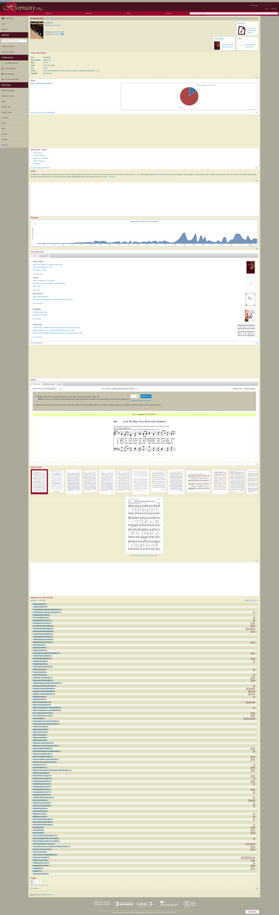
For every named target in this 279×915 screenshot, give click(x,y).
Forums (4, 134)
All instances (35, 888)
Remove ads (254, 5)
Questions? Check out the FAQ (141, 400)
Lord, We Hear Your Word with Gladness (252, 31)
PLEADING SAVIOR (39, 155)
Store (128, 13)
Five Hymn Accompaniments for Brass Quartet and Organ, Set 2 (53, 299)
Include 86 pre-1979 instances (39, 885)
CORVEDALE (37, 163)
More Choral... (36, 290)
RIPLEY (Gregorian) (39, 161)
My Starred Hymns (11, 63)
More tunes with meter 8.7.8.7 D (41, 168)
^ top (256, 77)
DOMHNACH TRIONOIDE (40, 158)
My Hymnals (9, 74)
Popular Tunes (7, 112)
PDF (56, 32)
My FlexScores (10, 68)
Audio (59, 384)
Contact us (50, 894)
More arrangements (37, 343)
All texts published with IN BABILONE (43, 113)
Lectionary (5, 118)
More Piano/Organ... (38, 274)
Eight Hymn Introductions (41, 297)
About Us (5, 145)
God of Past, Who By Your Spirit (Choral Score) (48, 264)
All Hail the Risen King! (40, 312)
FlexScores (36, 384)
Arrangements (44, 256)
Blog (3, 128)
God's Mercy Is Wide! (39, 270)
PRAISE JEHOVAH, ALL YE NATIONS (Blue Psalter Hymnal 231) (54, 330)
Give (163, 912)
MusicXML (61, 32)
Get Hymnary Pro (171, 912)
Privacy (126, 912)
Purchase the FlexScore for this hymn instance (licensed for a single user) (68, 397)
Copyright (120, 912)
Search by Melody (8, 52)
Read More (112, 177)
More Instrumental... (38, 303)
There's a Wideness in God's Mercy (41, 83)
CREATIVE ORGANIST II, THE (43, 267)
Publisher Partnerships (154, 912)
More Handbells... (37, 319)
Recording (58, 34)
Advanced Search (8, 46)
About (114, 912)
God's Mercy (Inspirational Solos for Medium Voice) (49, 283)
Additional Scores (48, 384)
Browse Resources (8, 90)
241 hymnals (56, 25)
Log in (267, 8)
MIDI (53, 34)
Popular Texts (6, 107)
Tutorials (5, 139)
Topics (4, 101)
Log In (4, 24)
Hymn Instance (106, 388)
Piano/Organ (219, 39)
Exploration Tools (8, 96)
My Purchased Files (12, 79)
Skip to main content (6, 1)
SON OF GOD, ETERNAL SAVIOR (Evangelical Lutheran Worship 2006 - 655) (57, 333)
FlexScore (241, 23)
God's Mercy (37, 286)
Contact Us (132, 912)
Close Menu (9, 18)
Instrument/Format (38, 388)
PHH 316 (158, 174)
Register (273, 8)
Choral (239, 39)
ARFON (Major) (37, 153)
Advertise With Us (141, 912)
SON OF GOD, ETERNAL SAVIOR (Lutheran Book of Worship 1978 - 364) (56, 327)
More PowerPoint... (38, 337)
